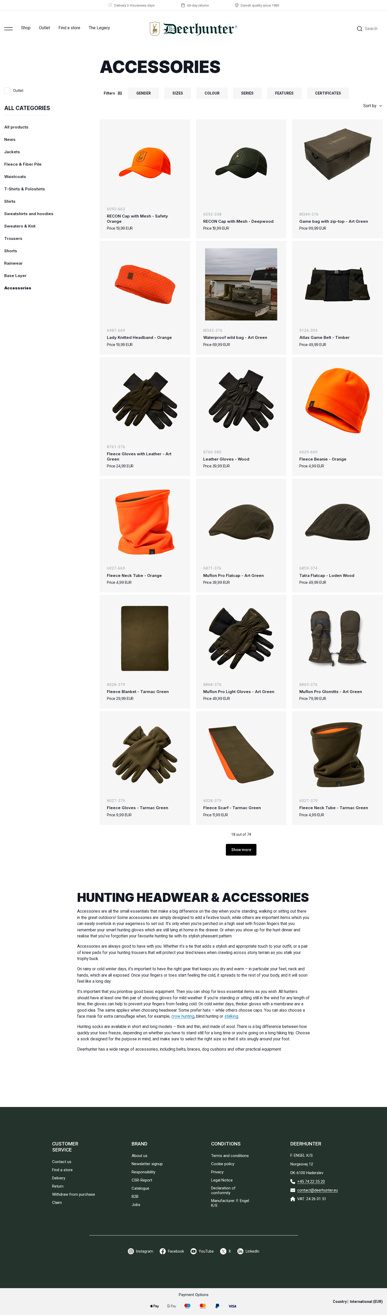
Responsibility (143, 1172)
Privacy (217, 1172)
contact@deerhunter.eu (317, 1190)
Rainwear (13, 263)
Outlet (44, 27)
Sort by (369, 105)
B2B (135, 1196)
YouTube (206, 1251)
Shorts (10, 250)
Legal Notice (222, 1180)
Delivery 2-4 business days (134, 5)
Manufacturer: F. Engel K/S (230, 1203)
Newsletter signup (147, 1163)
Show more (241, 850)
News (10, 139)
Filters (109, 93)
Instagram (144, 1251)
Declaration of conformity (223, 1190)
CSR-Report (142, 1180)
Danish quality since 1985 (260, 5)
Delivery (58, 1178)
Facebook (176, 1251)
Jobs (136, 1204)
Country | (358, 1301)
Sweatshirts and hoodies (28, 213)
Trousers (13, 238)
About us (139, 1155)
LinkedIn (252, 1251)
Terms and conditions (230, 1155)
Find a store (69, 27)
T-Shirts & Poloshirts (24, 188)
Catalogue (140, 1188)
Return (57, 1186)
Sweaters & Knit (20, 226)
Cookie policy (222, 1163)
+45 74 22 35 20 (311, 1181)
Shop (26, 27)
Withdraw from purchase (73, 1194)
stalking (231, 1016)
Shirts (10, 201)
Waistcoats (15, 176)
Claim (57, 1202)
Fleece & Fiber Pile (23, 164)
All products (16, 127)
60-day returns (198, 5)
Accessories (17, 287)
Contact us (61, 1161)
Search (371, 28)
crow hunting (182, 1016)
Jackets (12, 151)
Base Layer (15, 275)
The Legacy (99, 27)
